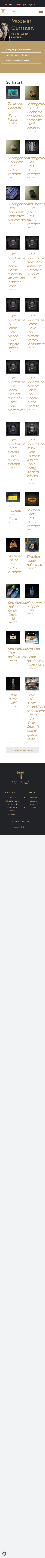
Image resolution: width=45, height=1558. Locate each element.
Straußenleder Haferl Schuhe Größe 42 (18, 610)
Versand (34, 797)
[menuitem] (10, 4)
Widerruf (34, 804)
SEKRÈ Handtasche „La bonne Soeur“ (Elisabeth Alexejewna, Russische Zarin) (16, 270)
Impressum (14, 827)
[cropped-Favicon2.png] (3, 9)
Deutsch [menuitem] (11, 4)
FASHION (25, 34)
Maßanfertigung (12, 801)
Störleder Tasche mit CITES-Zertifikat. (14, 564)
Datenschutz (26, 827)
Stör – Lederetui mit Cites (14, 513)
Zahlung (33, 801)
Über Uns (12, 797)
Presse (12, 810)
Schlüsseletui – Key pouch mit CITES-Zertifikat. (36, 214)
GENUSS (15, 34)
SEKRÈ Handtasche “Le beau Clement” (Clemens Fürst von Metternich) (16, 394)
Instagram (12, 814)
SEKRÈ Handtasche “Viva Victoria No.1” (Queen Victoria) (16, 452)
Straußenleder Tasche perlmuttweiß (18, 653)
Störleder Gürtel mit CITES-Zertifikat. (33, 518)
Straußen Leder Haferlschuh (35, 560)
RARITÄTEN (16, 37)
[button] (21, 49)
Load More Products (22, 750)
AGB (34, 807)
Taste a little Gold (13, 699)
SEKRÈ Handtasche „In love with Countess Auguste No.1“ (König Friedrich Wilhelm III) (35, 460)
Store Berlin (12, 807)
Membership (12, 804)
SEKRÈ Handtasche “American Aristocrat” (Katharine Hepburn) (35, 264)
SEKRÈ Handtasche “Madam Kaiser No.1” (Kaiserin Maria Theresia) (35, 392)
